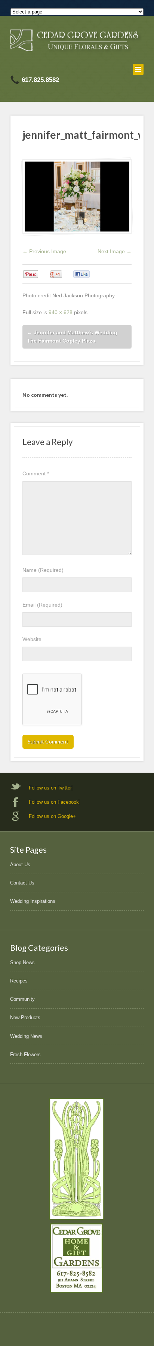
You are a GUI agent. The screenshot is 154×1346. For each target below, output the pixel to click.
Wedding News (26, 1036)
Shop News (22, 962)
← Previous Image (44, 251)
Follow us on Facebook (54, 802)
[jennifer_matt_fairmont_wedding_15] (76, 196)
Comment (35, 473)
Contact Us (22, 883)
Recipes (19, 981)
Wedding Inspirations (32, 901)
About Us (20, 864)
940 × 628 (61, 312)
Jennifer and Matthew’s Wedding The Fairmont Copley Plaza (72, 336)
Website (31, 639)
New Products (25, 1017)
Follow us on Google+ (52, 816)
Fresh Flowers (25, 1054)
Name (43, 570)
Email (42, 605)
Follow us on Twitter (50, 788)
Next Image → (115, 251)
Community (22, 999)
